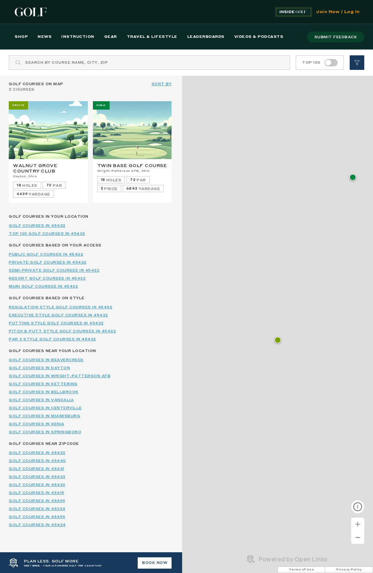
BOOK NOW (154, 563)
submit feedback (335, 37)
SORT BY (162, 84)
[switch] (331, 62)
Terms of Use (301, 569)
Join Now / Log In (338, 12)
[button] (352, 177)
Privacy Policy (349, 569)
